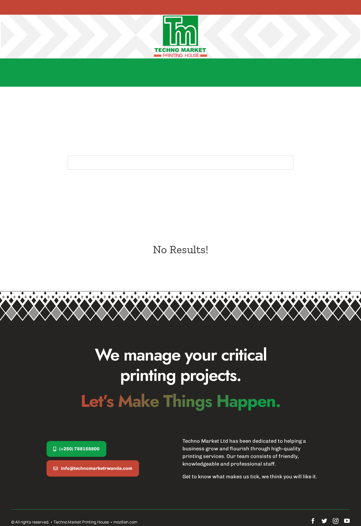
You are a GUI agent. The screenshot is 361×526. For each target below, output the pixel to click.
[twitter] (324, 521)
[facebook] (313, 521)
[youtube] (347, 521)
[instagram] (335, 521)
